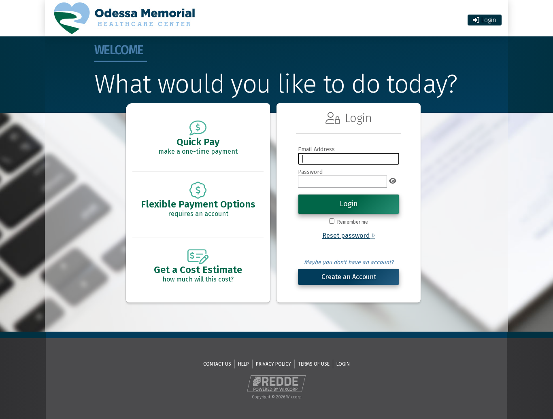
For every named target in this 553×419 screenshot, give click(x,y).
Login (487, 20)
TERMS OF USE (314, 364)
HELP (243, 364)
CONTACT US (217, 364)
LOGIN (343, 364)
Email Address (316, 149)
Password (310, 172)
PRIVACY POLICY (273, 364)
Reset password (346, 235)
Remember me (352, 222)
